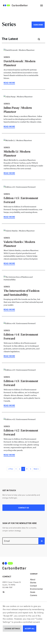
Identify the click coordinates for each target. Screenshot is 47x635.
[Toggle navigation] (41, 5)
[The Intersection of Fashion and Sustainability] (9, 309)
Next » (36, 469)
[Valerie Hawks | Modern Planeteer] (9, 263)
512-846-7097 (7, 587)
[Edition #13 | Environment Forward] (9, 405)
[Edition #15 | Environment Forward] (9, 216)
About (32, 579)
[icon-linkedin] (3, 592)
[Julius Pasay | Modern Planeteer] (9, 126)
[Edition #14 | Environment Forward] (9, 356)
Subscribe (38, 24)
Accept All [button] (29, 628)
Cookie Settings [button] (12, 628)
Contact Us (23, 507)
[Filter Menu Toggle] (43, 39)
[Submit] (41, 540)
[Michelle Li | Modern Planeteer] (9, 173)
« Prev (10, 469)
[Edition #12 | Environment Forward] (9, 454)
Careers (33, 595)
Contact (33, 585)
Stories (33, 582)
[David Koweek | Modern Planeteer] (9, 82)
